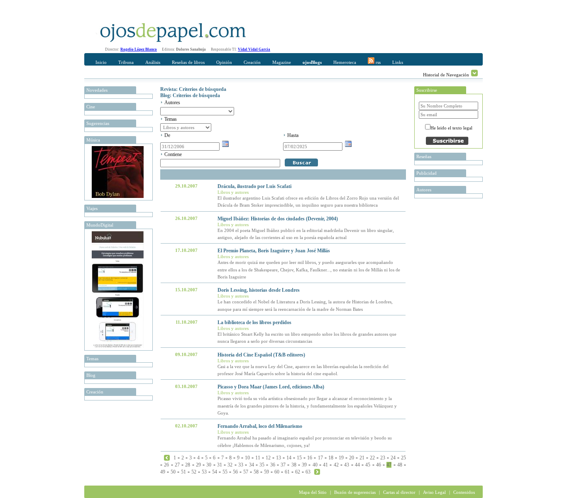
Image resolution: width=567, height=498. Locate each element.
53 (204, 472)
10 (247, 458)
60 (276, 472)
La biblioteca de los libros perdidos (254, 322)
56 (235, 472)
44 (357, 465)
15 (299, 458)
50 (173, 472)
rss (377, 62)
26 (166, 465)
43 (346, 465)
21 (361, 458)
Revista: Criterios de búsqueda (193, 89)
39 (304, 465)
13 (278, 458)
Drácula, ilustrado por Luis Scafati (254, 186)
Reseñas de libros (188, 62)
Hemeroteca (344, 62)
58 (256, 472)
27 (177, 465)
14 (288, 458)
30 (208, 465)
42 (336, 465)
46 (378, 465)
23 (382, 458)
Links (397, 62)
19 (341, 458)
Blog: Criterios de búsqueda (190, 95)
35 (261, 465)
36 (272, 465)
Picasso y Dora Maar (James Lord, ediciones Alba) (271, 387)
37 (283, 465)
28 (187, 465)
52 (193, 472)
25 (403, 458)
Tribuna (126, 62)
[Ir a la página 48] (317, 471)
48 (399, 465)
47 (388, 465)
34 (251, 465)
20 (351, 458)
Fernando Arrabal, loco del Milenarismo (260, 426)
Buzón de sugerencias (355, 492)
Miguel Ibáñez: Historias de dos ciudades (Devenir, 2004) (278, 219)
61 (287, 472)
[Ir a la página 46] (167, 457)
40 (315, 465)
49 (162, 472)
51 (183, 472)
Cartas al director (399, 492)
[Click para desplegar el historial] (474, 73)
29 (198, 465)
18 (330, 458)
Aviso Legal (434, 492)
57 (245, 472)
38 (293, 465)
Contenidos (464, 492)
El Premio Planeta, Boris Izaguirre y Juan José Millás (274, 251)
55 (224, 472)
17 (320, 458)
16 (309, 458)
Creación (252, 62)
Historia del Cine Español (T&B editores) (261, 355)
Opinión (224, 62)
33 (240, 465)
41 (325, 465)
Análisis (152, 62)
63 (307, 472)
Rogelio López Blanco (138, 49)
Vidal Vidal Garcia (254, 49)
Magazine (281, 62)
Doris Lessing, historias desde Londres (259, 290)
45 (367, 465)
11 (257, 458)
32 (229, 465)
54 (214, 472)
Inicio (101, 62)
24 (393, 458)
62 (297, 472)
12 (268, 458)
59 (266, 472)
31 (219, 465)
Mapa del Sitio (313, 492)
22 (372, 458)
